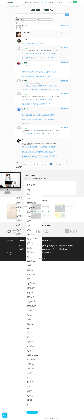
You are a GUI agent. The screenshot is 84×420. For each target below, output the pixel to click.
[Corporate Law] (34, 378)
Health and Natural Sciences (31, 68)
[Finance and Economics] (34, 262)
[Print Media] (34, 349)
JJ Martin (24, 25)
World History (37, 56)
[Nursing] (34, 223)
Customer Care (21, 249)
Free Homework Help (46, 249)
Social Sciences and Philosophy (31, 53)
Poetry (40, 100)
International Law (37, 122)
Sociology (43, 57)
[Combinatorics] (34, 196)
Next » (60, 164)
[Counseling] (34, 293)
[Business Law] (25, 228)
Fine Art (38, 120)
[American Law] (25, 226)
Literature (47, 85)
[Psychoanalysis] (34, 291)
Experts (38, 2)
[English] (34, 309)
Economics (45, 54)
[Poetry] (34, 328)
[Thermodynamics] (34, 372)
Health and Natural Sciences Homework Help (67, 243)
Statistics (40, 54)
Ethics (39, 57)
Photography (30, 75)
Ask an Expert (65, 25)
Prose (30, 116)
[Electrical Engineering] (25, 199)
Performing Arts (35, 102)
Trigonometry (38, 43)
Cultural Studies (50, 100)
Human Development (41, 76)
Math (34, 43)
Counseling (49, 103)
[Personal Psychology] (34, 286)
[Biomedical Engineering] (25, 202)
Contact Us (59, 2)
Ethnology (52, 72)
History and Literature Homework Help (66, 245)
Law (28, 113)
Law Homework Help (63, 249)
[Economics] (34, 265)
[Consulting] (34, 277)
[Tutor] (45, 20)
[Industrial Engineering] (25, 203)
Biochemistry (35, 28)
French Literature (32, 86)
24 (34, 164)
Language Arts (24, 75)
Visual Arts (30, 155)
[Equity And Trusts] (25, 223)
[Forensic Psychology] (34, 299)
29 (48, 164)
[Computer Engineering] (34, 359)
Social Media (52, 57)
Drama (28, 102)
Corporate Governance (42, 116)
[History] (34, 329)
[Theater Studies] (34, 345)
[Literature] (34, 308)
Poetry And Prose (36, 100)
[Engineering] (34, 374)
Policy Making (52, 119)
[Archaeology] (34, 311)
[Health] (34, 226)
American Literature (39, 86)
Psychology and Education (53, 68)
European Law (24, 58)
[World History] (34, 310)
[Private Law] (25, 230)
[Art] (34, 353)
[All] (45, 19)
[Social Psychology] (34, 288)
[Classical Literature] (34, 318)
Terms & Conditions (34, 243)
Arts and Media (24, 70)
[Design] (34, 342)
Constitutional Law (49, 122)
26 (39, 164)
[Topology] (34, 198)
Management (28, 57)
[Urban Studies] (34, 248)
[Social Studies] (34, 256)
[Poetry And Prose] (34, 322)
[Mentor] (45, 22)
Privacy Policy (33, 245)
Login (75, 2)
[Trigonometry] (34, 201)
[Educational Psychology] (34, 287)
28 (45, 164)
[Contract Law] (25, 224)
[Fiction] (34, 320)
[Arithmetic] (34, 199)
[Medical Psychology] (34, 297)
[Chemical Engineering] (25, 201)
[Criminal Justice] (25, 229)
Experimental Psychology (33, 89)
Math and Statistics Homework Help (48, 243)
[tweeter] (42, 259)
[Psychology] (34, 284)
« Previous (25, 164)
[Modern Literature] (25, 161)
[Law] (34, 377)
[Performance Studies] (34, 346)
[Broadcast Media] (34, 347)
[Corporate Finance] (34, 269)
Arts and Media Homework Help (48, 248)
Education (34, 36)
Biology (27, 28)
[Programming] (25, 237)
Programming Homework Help (47, 250)
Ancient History (43, 71)
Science (47, 70)
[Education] (34, 290)
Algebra (27, 43)
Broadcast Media (43, 120)
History (54, 71)
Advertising (49, 120)
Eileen (23, 127)
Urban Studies (55, 100)
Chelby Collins (26, 32)
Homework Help (11, 6)
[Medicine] (34, 229)
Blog (64, 2)
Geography (40, 70)
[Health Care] (34, 228)
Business (23, 57)
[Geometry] (34, 190)
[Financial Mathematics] (34, 280)
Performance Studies (26, 156)
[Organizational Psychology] (34, 301)
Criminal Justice (37, 157)
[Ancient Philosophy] (34, 252)
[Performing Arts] (34, 337)
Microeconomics (54, 54)
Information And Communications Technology (49, 56)
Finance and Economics (42, 53)
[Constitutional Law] (25, 220)
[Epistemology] (34, 253)
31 (53, 164)
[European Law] (25, 225)
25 (37, 164)
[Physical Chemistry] (34, 234)
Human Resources (34, 57)
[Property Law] (25, 219)
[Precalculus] (25, 23)
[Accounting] (34, 264)
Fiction (30, 100)
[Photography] (34, 340)
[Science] (34, 225)
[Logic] (34, 192)
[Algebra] (25, 22)
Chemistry (31, 28)
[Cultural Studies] (34, 247)
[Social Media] (34, 354)
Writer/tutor (25, 108)
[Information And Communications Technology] (34, 371)
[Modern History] (34, 317)
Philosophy (47, 57)
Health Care (55, 70)
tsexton (24, 139)
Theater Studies (42, 102)
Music (31, 102)
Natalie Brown (26, 40)
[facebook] (39, 259)
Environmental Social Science (27, 73)
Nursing (44, 70)
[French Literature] (34, 323)
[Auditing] (34, 278)
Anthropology (40, 72)
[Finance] (34, 266)
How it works (33, 2)
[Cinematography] (34, 341)
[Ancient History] (34, 315)
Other (27, 36)
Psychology (35, 75)
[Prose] (25, 162)
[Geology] (34, 221)
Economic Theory (41, 148)
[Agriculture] (34, 230)
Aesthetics (36, 119)
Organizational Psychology (31, 76)
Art (52, 120)
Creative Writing (30, 58)
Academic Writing (25, 54)
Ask (32, 412)
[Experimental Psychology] (34, 296)
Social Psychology (51, 75)
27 (42, 164)
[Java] (25, 238)
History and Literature (50, 53)
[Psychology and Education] (34, 283)
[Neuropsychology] (34, 292)
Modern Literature (47, 86)
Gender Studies (36, 73)
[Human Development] (34, 302)
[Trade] (34, 279)
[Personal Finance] (34, 270)
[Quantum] (34, 233)
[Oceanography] (34, 235)
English (30, 36)
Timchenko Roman (27, 47)
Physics (42, 43)
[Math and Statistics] (25, 20)
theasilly (24, 80)
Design (46, 155)
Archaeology (24, 114)
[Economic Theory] (34, 275)
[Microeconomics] (34, 271)
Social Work (47, 73)
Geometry (31, 43)
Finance (49, 54)
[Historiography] (34, 313)
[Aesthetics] (34, 255)
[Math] (34, 193)
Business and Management (30, 133)
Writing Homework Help (46, 252)
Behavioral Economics (33, 148)
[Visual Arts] (34, 338)
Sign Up (69, 2)
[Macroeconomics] (34, 273)
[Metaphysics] (34, 251)
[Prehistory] (34, 314)
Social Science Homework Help (65, 246)
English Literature (25, 86)
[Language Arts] (34, 335)
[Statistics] (34, 194)
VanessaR (24, 93)
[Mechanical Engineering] (34, 358)
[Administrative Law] (34, 381)
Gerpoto (24, 62)
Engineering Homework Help (64, 250)
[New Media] (34, 351)
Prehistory (38, 71)
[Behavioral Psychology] (34, 300)
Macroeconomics (25, 56)
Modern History (50, 71)
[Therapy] (34, 295)
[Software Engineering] (34, 360)
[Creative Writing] (25, 234)
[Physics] (34, 224)
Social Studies (42, 73)
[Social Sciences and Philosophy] (34, 238)
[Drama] (25, 169)
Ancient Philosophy (30, 119)
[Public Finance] (34, 268)
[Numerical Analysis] (34, 197)
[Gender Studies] (34, 250)
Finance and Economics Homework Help (49, 245)
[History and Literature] (34, 306)
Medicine (23, 71)
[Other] (34, 407)
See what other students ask (49, 418)
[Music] (34, 336)
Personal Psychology (26, 103)
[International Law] (34, 380)
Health (50, 70)
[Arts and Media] (25, 167)
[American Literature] (25, 160)
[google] (45, 259)
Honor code (33, 246)
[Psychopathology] (34, 304)
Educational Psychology (42, 75)
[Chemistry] (34, 219)
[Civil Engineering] (25, 197)
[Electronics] (34, 373)
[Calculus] (34, 189)
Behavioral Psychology (43, 89)
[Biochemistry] (34, 232)
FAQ (7, 245)
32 (56, 164)
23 (31, 164)
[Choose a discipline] (34, 183)
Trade (30, 56)
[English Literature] (34, 319)
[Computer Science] (34, 369)
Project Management (33, 72)
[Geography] (34, 220)
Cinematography (33, 120)
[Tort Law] (25, 221)
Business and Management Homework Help (50, 246)
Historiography (30, 114)
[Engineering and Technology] (34, 356)
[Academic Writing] (25, 233)
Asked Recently (51, 2)
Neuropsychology (25, 89)
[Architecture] (25, 198)
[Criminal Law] (34, 382)
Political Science (54, 86)
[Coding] (34, 404)
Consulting (28, 71)
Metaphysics (24, 119)
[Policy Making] (34, 260)
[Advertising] (34, 350)
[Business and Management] (34, 203)
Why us (26, 2)
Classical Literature (52, 85)
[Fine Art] (34, 344)
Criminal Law (43, 122)
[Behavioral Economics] (34, 274)
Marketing (49, 116)
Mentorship (44, 2)
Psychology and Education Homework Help (67, 248)
